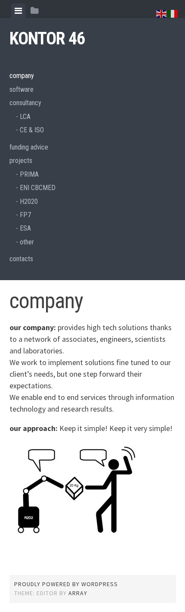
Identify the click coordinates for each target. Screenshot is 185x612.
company (21, 76)
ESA (25, 228)
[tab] (18, 10)
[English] (161, 12)
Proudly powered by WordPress (66, 584)
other (27, 242)
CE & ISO (32, 130)
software (21, 89)
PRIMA (29, 174)
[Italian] (173, 12)
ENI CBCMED (38, 188)
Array (77, 593)
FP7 (25, 215)
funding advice (28, 147)
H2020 (29, 201)
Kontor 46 (47, 38)
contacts (21, 259)
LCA (25, 116)
